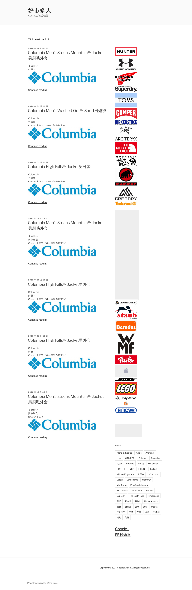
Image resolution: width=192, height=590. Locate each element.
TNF (119, 501)
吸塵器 (128, 506)
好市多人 (40, 10)
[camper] (126, 118)
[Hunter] (126, 55)
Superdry (121, 496)
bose (119, 458)
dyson (119, 463)
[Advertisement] (127, 255)
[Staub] (126, 318)
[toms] (126, 106)
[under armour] (126, 70)
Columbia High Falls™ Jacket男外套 (59, 166)
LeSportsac (153, 474)
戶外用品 (121, 512)
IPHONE (142, 469)
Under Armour (151, 501)
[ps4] (126, 399)
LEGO (141, 474)
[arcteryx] (126, 140)
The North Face (136, 496)
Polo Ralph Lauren (139, 485)
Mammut (146, 479)
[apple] (126, 376)
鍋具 (119, 517)
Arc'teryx (150, 452)
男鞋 (139, 512)
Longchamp (132, 479)
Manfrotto (121, 485)
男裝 (131, 512)
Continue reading (37, 90)
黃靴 (127, 517)
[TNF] (126, 153)
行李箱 (156, 512)
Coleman (142, 458)
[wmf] (126, 353)
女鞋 (145, 506)
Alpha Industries (124, 452)
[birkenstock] (126, 124)
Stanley (149, 490)
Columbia (155, 458)
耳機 (147, 512)
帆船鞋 (154, 506)
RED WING (122, 490)
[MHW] (126, 166)
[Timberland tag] (126, 205)
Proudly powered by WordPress (42, 583)
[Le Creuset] (126, 304)
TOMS (128, 501)
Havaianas (153, 463)
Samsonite (136, 490)
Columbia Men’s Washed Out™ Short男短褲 (67, 110)
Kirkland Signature (125, 474)
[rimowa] (126, 412)
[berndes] (126, 331)
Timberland (153, 496)
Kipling (153, 469)
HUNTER (121, 469)
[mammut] (126, 185)
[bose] (126, 380)
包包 (119, 506)
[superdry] (126, 91)
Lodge (120, 479)
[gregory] (126, 199)
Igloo (131, 469)
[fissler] (126, 363)
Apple (139, 452)
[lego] (126, 394)
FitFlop (141, 463)
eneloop (130, 463)
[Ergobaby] (126, 405)
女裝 (137, 506)
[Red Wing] (126, 84)
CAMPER (130, 458)
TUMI (137, 501)
